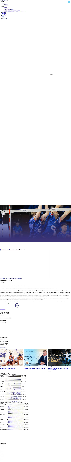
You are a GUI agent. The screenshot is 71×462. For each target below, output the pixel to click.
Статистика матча (2, 309)
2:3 (10, 382)
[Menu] (69, 2)
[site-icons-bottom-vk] (2, 461)
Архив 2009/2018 (4, 18)
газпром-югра (3, 278)
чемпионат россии (19, 278)
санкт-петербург (9, 278)
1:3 (9, 380)
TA (5, 343)
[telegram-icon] (2, 457)
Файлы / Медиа (4, 14)
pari (0, 278)
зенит (6, 278)
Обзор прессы (4, 12)
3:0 (14, 376)
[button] (35, 243)
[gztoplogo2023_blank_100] (4, 0)
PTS (7, 343)
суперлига (13, 278)
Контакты (3, 17)
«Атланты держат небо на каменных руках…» (34, 368)
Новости (3, 3)
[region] (35, 132)
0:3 (14, 383)
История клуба (4, 13)
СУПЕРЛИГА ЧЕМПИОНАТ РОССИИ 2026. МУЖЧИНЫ (12, 10)
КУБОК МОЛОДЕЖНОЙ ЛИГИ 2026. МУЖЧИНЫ (11, 11)
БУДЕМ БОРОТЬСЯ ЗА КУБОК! (7, 368)
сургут (16, 278)
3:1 (11, 376)
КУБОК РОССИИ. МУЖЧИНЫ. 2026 (9, 9)
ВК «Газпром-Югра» (6, 7)
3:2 (9, 376)
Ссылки (3, 16)
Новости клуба (6, 4)
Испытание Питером (3, 347)
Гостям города (4, 15)
